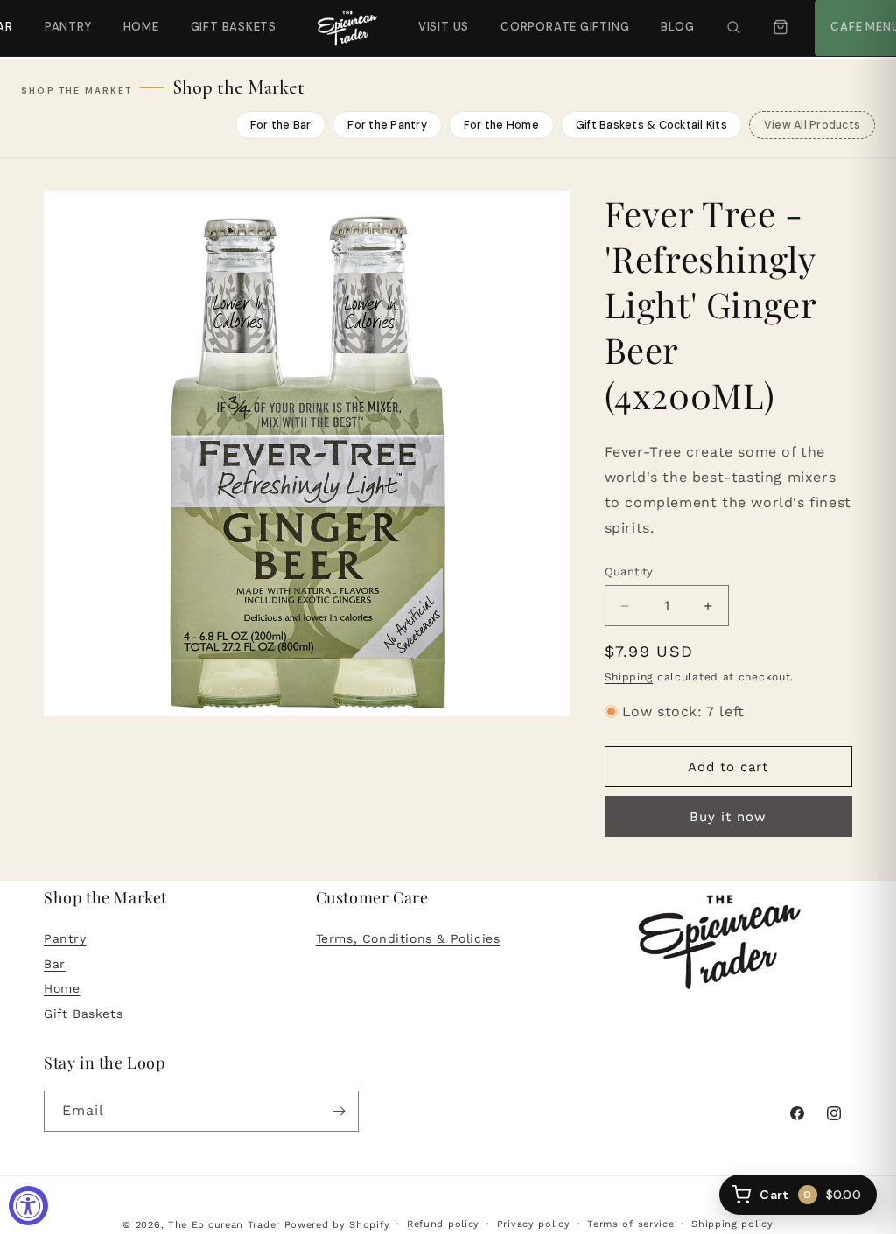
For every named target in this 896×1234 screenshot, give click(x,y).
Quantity (629, 571)
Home (141, 26)
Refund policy (443, 1224)
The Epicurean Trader (224, 1225)
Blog (677, 26)
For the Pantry (387, 125)
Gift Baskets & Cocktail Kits (651, 125)
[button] (733, 28)
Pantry (68, 26)
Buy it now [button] (728, 817)
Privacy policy (533, 1224)
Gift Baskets (233, 26)
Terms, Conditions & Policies (408, 938)
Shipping (629, 677)
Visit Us (441, 17)
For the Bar (281, 125)
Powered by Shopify (337, 1225)
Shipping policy (732, 1224)
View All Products (812, 125)
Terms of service (630, 1224)
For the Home (501, 125)
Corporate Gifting (557, 17)
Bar (55, 964)
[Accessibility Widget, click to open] (28, 1205)
